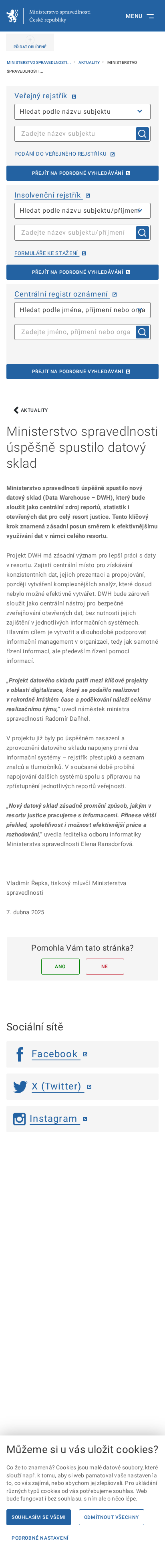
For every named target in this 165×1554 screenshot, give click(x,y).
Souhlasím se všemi (39, 1517)
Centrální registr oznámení (62, 294)
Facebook (56, 1054)
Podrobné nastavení (40, 1538)
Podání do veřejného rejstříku (61, 154)
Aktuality (89, 62)
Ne (104, 966)
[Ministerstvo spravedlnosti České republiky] (48, 16)
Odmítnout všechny (111, 1517)
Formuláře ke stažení (46, 253)
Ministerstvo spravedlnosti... (39, 62)
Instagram (55, 1118)
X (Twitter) (58, 1086)
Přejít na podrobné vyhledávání (77, 173)
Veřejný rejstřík (41, 95)
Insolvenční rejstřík (48, 195)
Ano (60, 966)
